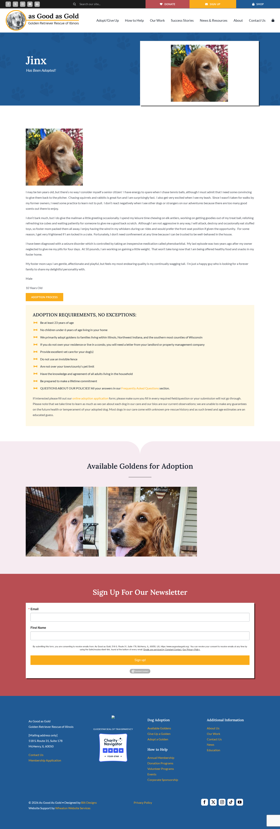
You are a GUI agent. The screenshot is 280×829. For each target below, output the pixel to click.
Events (151, 774)
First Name (38, 627)
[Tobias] (83, 489)
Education (213, 750)
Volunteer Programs (160, 768)
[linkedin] (37, 4)
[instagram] (22, 4)
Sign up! (140, 660)
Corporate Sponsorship (162, 779)
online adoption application (90, 398)
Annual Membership (160, 757)
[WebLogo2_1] (42, 11)
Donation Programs (160, 763)
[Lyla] (140, 489)
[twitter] (15, 4)
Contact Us (36, 755)
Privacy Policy (143, 802)
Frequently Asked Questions (140, 388)
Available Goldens (159, 728)
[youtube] (30, 4)
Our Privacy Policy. (191, 649)
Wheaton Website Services (72, 808)
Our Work (213, 733)
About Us (213, 728)
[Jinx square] (199, 46)
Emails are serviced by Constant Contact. (162, 649)
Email (34, 609)
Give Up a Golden (158, 733)
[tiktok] (230, 802)
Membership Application (45, 760)
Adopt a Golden (157, 739)
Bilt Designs (89, 802)
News (210, 744)
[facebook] (8, 4)
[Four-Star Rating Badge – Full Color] (113, 735)
